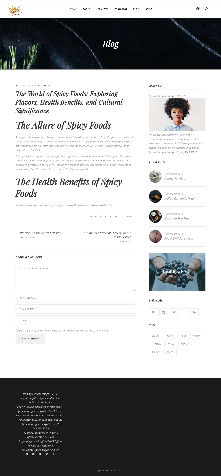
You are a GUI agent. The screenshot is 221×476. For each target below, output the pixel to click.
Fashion (170, 336)
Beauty (155, 336)
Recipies (156, 352)
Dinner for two (174, 178)
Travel (170, 352)
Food (183, 336)
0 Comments (128, 216)
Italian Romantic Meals (180, 198)
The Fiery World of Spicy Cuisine (40, 233)
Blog (46, 85)
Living (171, 344)
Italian (196, 336)
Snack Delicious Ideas (179, 238)
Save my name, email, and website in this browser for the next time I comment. (64, 330)
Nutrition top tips (176, 218)
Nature (185, 344)
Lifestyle (156, 344)
